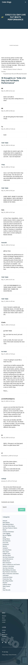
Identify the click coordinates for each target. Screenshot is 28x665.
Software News (7, 584)
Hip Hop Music (7, 555)
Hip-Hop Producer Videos (10, 528)
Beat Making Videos (8, 524)
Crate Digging (6, 533)
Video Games (6, 586)
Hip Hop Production (8, 557)
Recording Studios (8, 581)
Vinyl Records (6, 590)
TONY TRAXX (4, 143)
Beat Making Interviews (9, 570)
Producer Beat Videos (9, 526)
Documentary (6, 541)
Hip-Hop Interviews (8, 568)
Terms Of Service (12, 654)
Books (4, 530)
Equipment (6, 544)
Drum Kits (5, 542)
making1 (3, 478)
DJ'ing (4, 537)
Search (5, 507)
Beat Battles (6, 522)
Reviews (5, 582)
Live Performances (8, 559)
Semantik (4, 242)
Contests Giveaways (8, 531)
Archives (4, 620)
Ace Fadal (4, 351)
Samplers (5, 548)
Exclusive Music (7, 550)
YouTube (4, 630)
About (3, 618)
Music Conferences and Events (11, 564)
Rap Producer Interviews (10, 572)
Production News (7, 577)
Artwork (5, 521)
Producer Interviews (8, 566)
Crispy (3, 164)
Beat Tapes (6, 551)
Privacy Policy (5, 654)
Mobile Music (6, 561)
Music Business (7, 562)
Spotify (3, 632)
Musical (5, 546)
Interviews (6, 575)
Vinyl (4, 588)
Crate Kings (6, 2)
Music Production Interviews (11, 573)
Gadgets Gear (6, 553)
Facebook (4, 636)
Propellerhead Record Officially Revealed (15, 74)
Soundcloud (4, 634)
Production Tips (7, 579)
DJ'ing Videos (6, 539)
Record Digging (7, 535)
